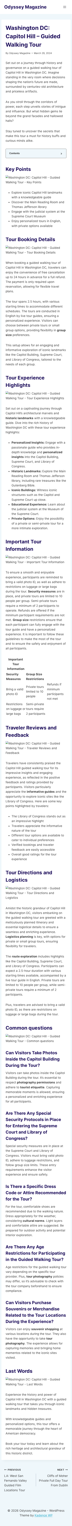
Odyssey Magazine (19, 53)
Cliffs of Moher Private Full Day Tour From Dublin (53, 1477)
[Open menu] (64, 7)
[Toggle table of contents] (61, 153)
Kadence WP (44, 1515)
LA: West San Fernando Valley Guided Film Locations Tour (15, 1480)
